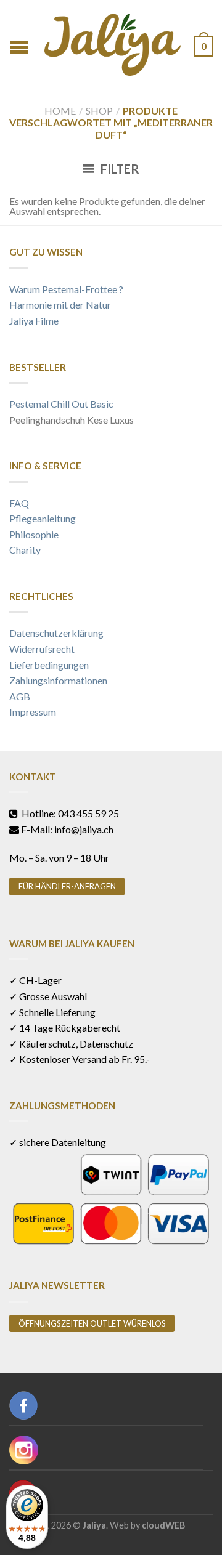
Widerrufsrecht (42, 649)
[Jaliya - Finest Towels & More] (112, 41)
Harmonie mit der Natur (60, 304)
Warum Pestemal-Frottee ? (66, 289)
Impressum (32, 711)
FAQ (19, 503)
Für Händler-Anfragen (67, 886)
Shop (99, 110)
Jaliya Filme (34, 320)
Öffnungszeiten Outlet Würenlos (92, 1323)
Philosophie (34, 534)
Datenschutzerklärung (56, 633)
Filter (118, 168)
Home (60, 110)
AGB (19, 696)
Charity (25, 549)
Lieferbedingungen (49, 665)
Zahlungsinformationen (58, 680)
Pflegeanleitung (42, 518)
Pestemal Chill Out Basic (61, 404)
